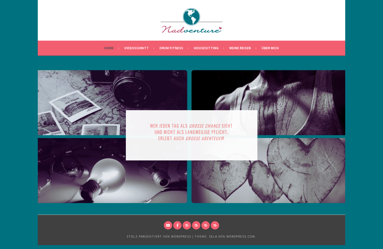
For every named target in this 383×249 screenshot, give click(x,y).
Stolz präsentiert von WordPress (159, 236)
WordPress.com (240, 236)
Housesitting (206, 48)
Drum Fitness (171, 48)
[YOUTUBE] (168, 225)
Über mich (270, 48)
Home (109, 48)
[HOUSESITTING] (215, 225)
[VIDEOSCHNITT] (205, 225)
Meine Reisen (240, 48)
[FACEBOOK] (177, 225)
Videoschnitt (136, 48)
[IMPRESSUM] (187, 225)
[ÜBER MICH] (196, 225)
